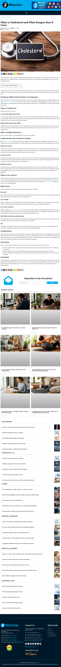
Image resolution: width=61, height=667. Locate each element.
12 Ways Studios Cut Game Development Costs (12, 500)
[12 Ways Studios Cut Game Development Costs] (57, 500)
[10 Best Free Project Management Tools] (57, 597)
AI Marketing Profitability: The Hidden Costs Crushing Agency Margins (18, 543)
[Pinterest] (11, 74)
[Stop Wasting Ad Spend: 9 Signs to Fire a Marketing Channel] (57, 532)
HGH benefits (48, 181)
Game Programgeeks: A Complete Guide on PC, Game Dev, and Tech (17, 489)
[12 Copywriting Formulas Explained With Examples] (57, 438)
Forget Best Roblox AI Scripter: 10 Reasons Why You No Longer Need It (18, 511)
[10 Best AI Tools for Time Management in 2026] (57, 602)
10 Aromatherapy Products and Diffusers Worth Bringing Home (13, 370)
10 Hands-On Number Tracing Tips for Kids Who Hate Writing (16, 559)
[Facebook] (2, 74)
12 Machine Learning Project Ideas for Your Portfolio (14, 443)
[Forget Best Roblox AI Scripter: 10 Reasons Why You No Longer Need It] (57, 511)
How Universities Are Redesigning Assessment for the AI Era (15, 564)
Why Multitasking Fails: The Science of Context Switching (13, 328)
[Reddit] (6, 74)
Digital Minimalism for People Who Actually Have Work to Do (44, 328)
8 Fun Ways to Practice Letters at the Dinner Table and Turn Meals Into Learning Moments (22, 554)
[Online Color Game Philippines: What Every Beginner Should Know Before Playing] (57, 494)
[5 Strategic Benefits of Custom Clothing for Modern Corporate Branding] (57, 537)
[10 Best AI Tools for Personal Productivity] (57, 607)
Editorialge (39, 662)
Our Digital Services (30, 646)
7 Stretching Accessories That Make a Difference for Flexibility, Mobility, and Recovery (45, 412)
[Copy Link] (16, 74)
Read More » (3, 332)
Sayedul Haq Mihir (12, 640)
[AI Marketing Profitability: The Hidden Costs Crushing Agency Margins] (57, 543)
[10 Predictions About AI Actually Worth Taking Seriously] (57, 448)
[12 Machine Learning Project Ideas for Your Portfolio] (57, 443)
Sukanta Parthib (13, 635)
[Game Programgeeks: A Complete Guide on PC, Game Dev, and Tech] (57, 489)
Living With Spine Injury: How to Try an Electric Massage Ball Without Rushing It (44, 370)
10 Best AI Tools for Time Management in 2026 (12, 602)
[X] (4, 74)
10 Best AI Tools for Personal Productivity (11, 608)
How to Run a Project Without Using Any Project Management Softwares (18, 480)
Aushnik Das (14, 637)
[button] (27, 13)
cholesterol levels (7, 141)
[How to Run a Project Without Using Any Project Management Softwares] (57, 480)
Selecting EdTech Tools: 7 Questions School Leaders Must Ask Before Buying (19, 570)
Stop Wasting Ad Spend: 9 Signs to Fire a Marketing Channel (15, 532)
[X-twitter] (28, 644)
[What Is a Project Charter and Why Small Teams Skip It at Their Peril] (57, 521)
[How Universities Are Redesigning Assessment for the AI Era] (57, 564)
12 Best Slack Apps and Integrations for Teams (12, 474)
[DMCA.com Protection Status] (9, 650)
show (19, 85)
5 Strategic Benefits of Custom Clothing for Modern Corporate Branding (18, 538)
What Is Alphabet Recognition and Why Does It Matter (14, 575)
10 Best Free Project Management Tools (11, 597)
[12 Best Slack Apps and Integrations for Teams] (57, 474)
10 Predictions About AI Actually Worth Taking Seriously (14, 449)
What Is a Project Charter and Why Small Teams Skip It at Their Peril (17, 521)
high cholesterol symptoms (9, 101)
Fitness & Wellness (7, 17)
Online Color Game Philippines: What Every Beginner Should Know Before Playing (20, 494)
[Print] (20, 74)
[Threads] (38, 644)
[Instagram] (18, 74)
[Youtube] (40, 644)
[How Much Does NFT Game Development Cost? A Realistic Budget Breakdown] (57, 505)
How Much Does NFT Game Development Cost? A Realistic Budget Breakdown (19, 505)
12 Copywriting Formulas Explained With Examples (13, 438)
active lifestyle (14, 209)
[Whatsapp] (13, 74)
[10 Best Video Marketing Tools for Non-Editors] (57, 432)
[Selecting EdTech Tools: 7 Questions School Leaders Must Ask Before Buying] (57, 570)
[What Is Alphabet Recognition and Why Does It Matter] (57, 575)
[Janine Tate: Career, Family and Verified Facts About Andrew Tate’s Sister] (57, 427)
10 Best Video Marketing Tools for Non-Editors (12, 432)
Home (2, 17)
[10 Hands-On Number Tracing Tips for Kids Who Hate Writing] (57, 559)
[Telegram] (23, 74)
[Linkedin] (9, 74)
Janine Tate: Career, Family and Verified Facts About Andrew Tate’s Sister (18, 427)
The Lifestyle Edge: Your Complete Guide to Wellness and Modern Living (14, 412)
